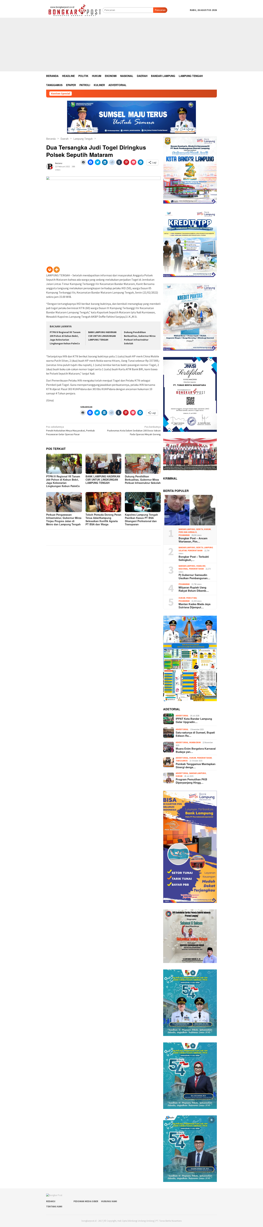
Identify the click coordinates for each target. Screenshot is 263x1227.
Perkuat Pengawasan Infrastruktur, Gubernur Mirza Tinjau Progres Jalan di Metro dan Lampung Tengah (63, 519)
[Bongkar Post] (74, 9)
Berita (199, 529)
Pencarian (160, 10)
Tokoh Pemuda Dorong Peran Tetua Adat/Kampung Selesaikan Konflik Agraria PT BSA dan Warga (103, 519)
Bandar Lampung (187, 529)
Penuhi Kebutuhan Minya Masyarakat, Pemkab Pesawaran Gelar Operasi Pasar (70, 430)
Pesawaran (184, 535)
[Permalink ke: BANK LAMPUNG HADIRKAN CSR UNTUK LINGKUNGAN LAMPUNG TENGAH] (103, 464)
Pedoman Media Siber (86, 1201)
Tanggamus (182, 760)
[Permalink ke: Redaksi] (49, 166)
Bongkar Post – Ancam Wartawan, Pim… (193, 540)
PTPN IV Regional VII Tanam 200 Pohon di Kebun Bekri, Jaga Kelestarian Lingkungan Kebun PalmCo (63, 481)
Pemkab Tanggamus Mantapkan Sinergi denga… (195, 765)
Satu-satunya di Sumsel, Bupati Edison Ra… (195, 734)
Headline (200, 566)
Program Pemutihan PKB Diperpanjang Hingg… (191, 781)
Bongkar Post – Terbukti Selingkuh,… (194, 558)
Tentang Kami (54, 1206)
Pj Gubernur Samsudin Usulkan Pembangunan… (194, 576)
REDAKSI (50, 1201)
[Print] (50, 270)
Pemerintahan (195, 550)
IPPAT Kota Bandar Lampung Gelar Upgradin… (194, 720)
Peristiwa (191, 598)
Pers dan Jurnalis (188, 532)
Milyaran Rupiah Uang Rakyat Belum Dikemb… (194, 589)
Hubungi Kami (109, 1201)
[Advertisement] (131, 44)
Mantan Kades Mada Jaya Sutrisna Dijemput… (194, 605)
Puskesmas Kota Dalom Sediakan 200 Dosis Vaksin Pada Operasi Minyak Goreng (134, 430)
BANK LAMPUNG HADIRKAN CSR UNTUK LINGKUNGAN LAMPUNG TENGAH (102, 336)
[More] (56, 270)
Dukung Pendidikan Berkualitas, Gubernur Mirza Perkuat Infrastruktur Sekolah (143, 480)
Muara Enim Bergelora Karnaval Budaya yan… (196, 750)
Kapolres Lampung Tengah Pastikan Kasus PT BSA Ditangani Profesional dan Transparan (141, 519)
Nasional (183, 569)
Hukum (207, 529)
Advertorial (182, 715)
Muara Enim (195, 742)
